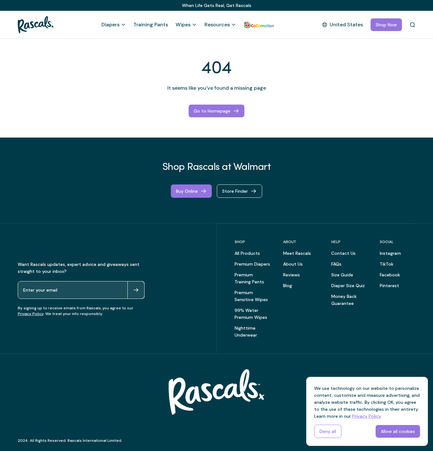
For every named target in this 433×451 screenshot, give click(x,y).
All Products (247, 253)
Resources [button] (217, 24)
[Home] (36, 24)
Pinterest (389, 285)
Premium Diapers (252, 264)
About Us (293, 264)
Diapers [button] (110, 24)
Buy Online (187, 191)
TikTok (386, 264)
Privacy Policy (30, 313)
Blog (287, 285)
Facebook (390, 275)
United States (346, 24)
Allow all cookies (398, 431)
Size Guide (342, 275)
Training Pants (150, 24)
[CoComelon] (259, 25)
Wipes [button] (183, 24)
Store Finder (235, 191)
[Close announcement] (410, 5)
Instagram (390, 253)
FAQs (336, 264)
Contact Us (343, 253)
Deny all (328, 431)
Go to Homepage (212, 111)
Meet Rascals (297, 253)
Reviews (291, 275)
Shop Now (386, 25)
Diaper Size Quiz (348, 285)
